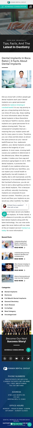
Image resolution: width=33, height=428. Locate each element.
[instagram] (10, 358)
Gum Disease (10, 305)
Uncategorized (10, 314)
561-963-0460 (18, 385)
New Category (10, 311)
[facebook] (22, 358)
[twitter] (28, 358)
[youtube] (16, 358)
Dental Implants (11, 292)
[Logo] (16, 2)
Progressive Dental (22, 420)
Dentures (8, 295)
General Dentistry (12, 301)
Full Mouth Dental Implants (15, 298)
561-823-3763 (22, 379)
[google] (4, 358)
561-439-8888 (24, 381)
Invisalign (9, 308)
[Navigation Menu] (30, 7)
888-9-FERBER (21, 383)
